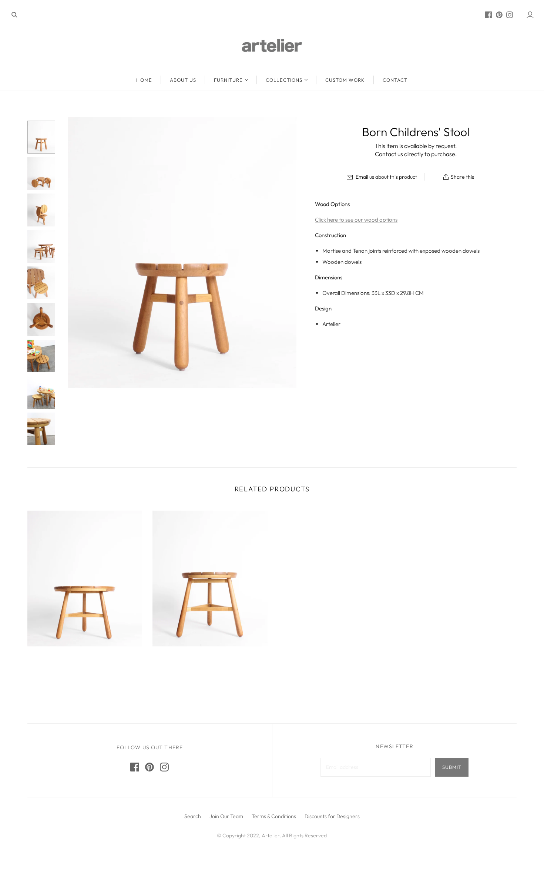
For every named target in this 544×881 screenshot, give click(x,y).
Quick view (83, 669)
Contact (395, 80)
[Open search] (14, 14)
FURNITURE (228, 80)
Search (192, 816)
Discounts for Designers (332, 816)
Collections (284, 80)
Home (144, 80)
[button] (311, 797)
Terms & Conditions (274, 816)
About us (183, 80)
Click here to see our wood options (356, 219)
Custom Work (345, 80)
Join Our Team (226, 816)
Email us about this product (386, 177)
